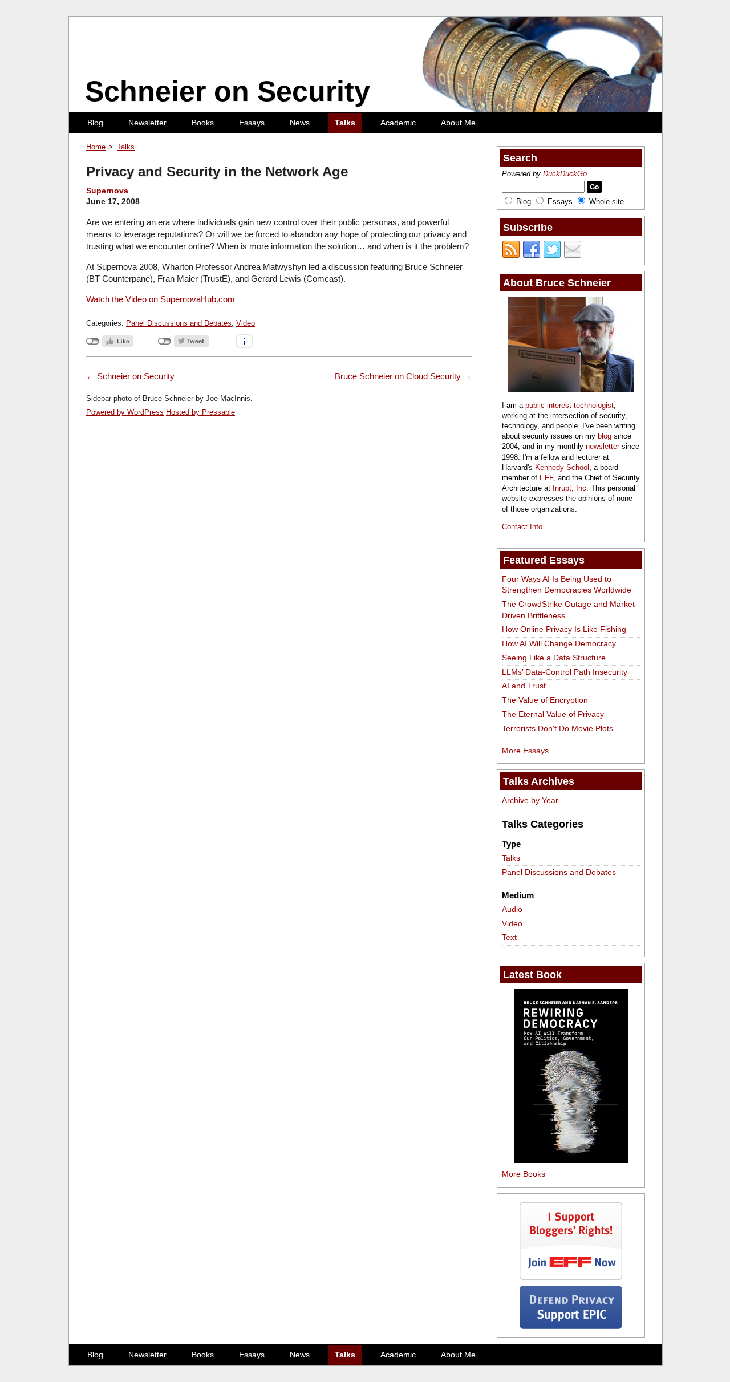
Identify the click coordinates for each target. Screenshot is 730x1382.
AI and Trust (524, 685)
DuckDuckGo (565, 173)
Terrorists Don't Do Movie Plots (557, 728)
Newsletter (147, 122)
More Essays (525, 750)
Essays (252, 122)
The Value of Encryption (545, 699)
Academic (398, 122)
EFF (546, 477)
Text (509, 937)
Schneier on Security (227, 91)
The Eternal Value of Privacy (553, 714)
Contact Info (522, 526)
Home (96, 147)
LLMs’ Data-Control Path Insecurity (564, 671)
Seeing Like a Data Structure (554, 657)
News (300, 122)
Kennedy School (562, 467)
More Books (523, 1173)
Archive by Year (530, 800)
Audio (512, 909)
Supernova (107, 190)
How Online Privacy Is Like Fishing (564, 629)
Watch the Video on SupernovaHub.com (160, 299)
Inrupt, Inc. (571, 488)
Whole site (606, 201)
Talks (345, 122)
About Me (458, 122)
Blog (95, 122)
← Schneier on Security (130, 376)
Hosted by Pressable (200, 412)
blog (604, 436)
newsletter (602, 446)
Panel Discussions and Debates (179, 323)
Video (245, 323)
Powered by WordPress (125, 412)
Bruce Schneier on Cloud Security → (403, 376)
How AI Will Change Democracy (559, 643)
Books (203, 122)
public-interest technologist (569, 405)
